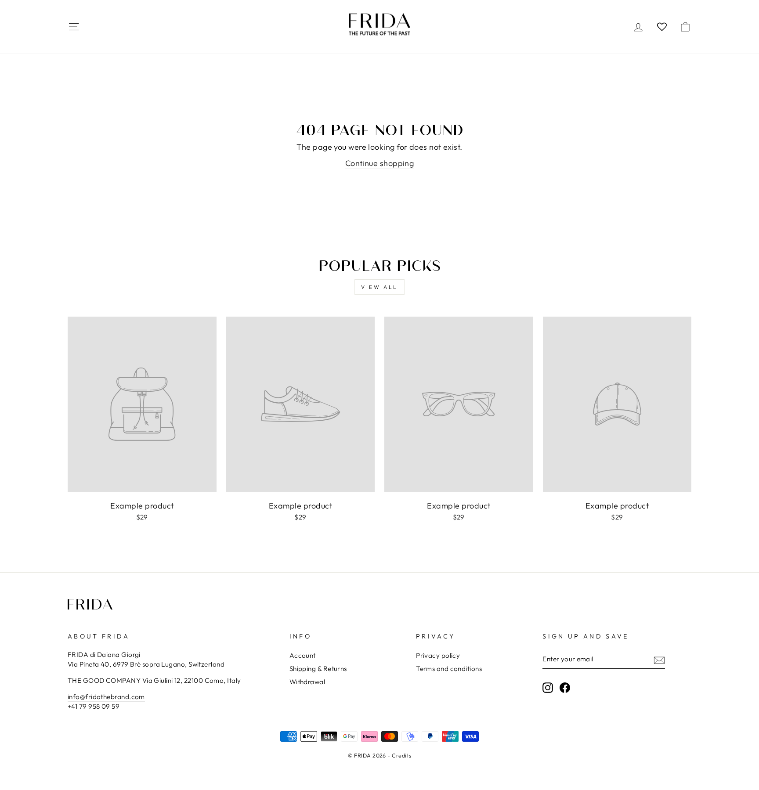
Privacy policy (438, 655)
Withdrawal (307, 682)
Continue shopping (379, 163)
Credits (401, 755)
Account (302, 655)
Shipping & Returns (318, 668)
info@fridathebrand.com (106, 697)
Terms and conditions (449, 668)
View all (379, 287)
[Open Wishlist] (662, 26)
